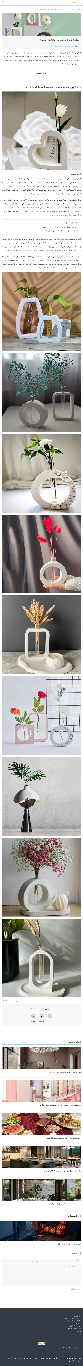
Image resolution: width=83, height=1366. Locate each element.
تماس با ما (77, 1323)
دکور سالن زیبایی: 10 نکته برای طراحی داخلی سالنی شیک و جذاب (55, 230)
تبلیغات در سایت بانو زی (73, 1320)
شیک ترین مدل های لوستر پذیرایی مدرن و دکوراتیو (59, 227)
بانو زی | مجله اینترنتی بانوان (72, 1318)
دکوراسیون (71, 9)
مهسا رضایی (72, 1001)
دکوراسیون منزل (56, 46)
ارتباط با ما (77, 1316)
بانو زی (72, 87)
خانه (79, 9)
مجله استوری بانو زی (74, 1328)
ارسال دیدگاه (75, 1289)
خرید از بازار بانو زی (75, 1325)
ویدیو (79, 1330)
